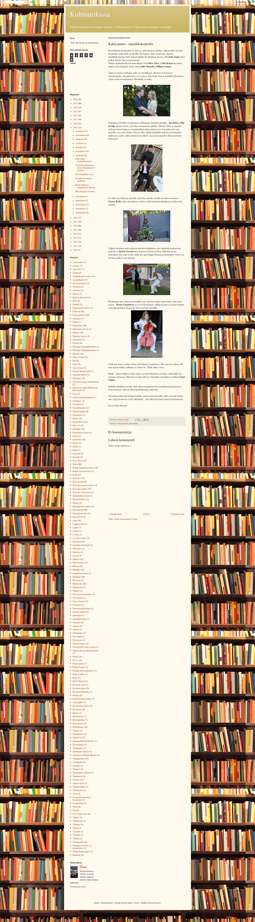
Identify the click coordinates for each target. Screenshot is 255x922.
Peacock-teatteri (79, 643)
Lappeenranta (78, 524)
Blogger (157, 902)
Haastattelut (77, 325)
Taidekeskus (78, 748)
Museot (76, 566)
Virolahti (76, 834)
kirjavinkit (77, 439)
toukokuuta (81, 196)
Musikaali (77, 576)
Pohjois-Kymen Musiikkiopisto (85, 650)
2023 (75, 111)
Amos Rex (77, 269)
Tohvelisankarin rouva (84, 174)
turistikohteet (78, 803)
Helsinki (76, 353)
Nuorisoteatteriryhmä (81, 608)
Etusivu (146, 514)
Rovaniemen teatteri (81, 705)
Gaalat (75, 321)
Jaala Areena (78, 367)
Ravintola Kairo (79, 688)
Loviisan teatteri (79, 538)
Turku (75, 806)
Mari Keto (77, 548)
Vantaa (75, 828)
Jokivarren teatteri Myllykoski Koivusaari (85, 389)
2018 (75, 217)
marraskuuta (81, 135)
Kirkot (75, 443)
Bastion (76, 293)
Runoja (76, 712)
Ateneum (76, 290)
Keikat (75, 418)
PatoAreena (77, 640)
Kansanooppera (79, 411)
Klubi (75, 450)
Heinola (76, 343)
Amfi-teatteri (78, 262)
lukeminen (77, 541)
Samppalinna (78, 733)
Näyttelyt (76, 622)
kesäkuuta (80, 155)
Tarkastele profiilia (78, 886)
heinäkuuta (80, 151)
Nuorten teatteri (79, 611)
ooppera (76, 626)
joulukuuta (80, 131)
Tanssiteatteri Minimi (81, 772)
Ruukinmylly (78, 723)
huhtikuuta (80, 200)
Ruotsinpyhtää (78, 719)
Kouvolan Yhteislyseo (82, 492)
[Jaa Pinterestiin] (147, 419)
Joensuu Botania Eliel (82, 371)
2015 (75, 229)
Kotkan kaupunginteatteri (83, 467)
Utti (74, 810)
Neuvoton (77, 604)
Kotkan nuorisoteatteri (82, 471)
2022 (75, 115)
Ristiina (76, 695)
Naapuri (76, 590)
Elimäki (76, 304)
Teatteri (76, 779)
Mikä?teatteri (78, 562)
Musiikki (76, 569)
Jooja (75, 393)
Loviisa (76, 534)
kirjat (75, 436)
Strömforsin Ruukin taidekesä (83, 179)
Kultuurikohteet (79, 499)
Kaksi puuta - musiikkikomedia (83, 160)
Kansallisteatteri (79, 407)
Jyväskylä (77, 404)
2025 (75, 103)
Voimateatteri (78, 842)
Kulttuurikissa (90, 14)
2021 (75, 119)
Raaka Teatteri (79, 674)
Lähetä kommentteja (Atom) (126, 519)
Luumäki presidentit (81, 545)
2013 (75, 237)
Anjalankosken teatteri (82, 276)
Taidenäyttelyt (78, 758)
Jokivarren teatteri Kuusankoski (86, 381)
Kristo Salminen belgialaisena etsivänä (85, 186)
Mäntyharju (77, 587)
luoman (136, 902)
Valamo (76, 817)
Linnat (75, 531)
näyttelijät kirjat (79, 618)
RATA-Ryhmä (79, 681)
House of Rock (79, 357)
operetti (76, 629)
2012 (75, 241)
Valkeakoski (78, 820)
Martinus (76, 552)
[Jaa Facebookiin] (144, 419)
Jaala (75, 364)
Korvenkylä (133, 423)
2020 (75, 123)
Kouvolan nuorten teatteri (83, 485)
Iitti (74, 360)
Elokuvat (76, 311)
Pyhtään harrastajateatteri (83, 670)
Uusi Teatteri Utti (80, 813)
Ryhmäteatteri (78, 727)
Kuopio (76, 502)
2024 (75, 107)
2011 (75, 246)
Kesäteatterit (123, 423)
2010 (75, 249)
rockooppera (78, 702)
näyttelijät (77, 615)
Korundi (76, 457)
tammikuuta (81, 212)
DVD (75, 300)
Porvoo (76, 660)
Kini (85, 867)
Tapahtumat (77, 776)
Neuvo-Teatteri (79, 601)
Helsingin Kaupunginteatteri (84, 350)
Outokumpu (77, 633)
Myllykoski (77, 583)
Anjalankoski (78, 279)
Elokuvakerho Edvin (81, 307)
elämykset (77, 318)
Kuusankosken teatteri (82, 506)
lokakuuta (80, 139)
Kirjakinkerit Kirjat (81, 432)
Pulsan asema (78, 663)
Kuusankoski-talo (80, 513)
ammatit (76, 265)
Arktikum (77, 286)
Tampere (76, 769)
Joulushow (77, 400)
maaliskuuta (81, 204)
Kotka (75, 464)
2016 (75, 225)
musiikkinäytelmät (80, 573)
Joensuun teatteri (79, 374)
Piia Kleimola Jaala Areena (84, 647)
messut (75, 555)
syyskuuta (80, 143)
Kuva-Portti (77, 516)
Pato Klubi (77, 636)
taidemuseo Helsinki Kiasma (84, 755)
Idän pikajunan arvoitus (85, 191)
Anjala (75, 272)
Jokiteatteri (77, 378)
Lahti (75, 520)
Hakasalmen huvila (80, 329)
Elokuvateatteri (79, 315)
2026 (75, 99)
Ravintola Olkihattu (81, 691)
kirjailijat (76, 429)
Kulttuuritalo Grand (81, 495)
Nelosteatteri (78, 597)
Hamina (76, 332)
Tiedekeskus (78, 790)
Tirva (75, 793)
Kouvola (76, 478)
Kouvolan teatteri (80, 488)
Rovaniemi (77, 709)
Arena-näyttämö (79, 283)
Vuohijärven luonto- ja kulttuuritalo (82, 846)
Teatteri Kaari (78, 783)
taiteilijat (76, 765)
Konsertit (76, 453)
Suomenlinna (78, 744)
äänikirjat (76, 855)
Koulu (75, 474)
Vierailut (76, 831)
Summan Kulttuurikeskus (83, 741)
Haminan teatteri (79, 336)
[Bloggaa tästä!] (139, 419)
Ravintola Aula (79, 684)
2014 (75, 233)
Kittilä (75, 446)
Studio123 (77, 737)
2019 (75, 127)
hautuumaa (77, 339)
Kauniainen (77, 414)
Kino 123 (76, 425)
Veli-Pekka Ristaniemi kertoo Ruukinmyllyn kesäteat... (85, 168)
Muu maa (76, 580)
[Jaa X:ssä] (141, 419)
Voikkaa (76, 838)
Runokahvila (78, 716)
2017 (75, 221)
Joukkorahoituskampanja (83, 397)
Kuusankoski (78, 509)
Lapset (75, 527)
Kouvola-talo (78, 481)
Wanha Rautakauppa (81, 851)
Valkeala (76, 824)
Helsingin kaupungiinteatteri (84, 346)
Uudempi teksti (115, 514)
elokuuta (79, 147)
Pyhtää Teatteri (79, 667)
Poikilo (76, 656)
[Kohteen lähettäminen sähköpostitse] (136, 419)
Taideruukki (78, 762)
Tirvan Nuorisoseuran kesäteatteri (82, 798)
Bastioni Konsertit (80, 297)
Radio (75, 677)
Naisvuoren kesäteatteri (82, 594)
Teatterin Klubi (79, 786)
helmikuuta (81, 208)
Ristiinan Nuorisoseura (82, 698)
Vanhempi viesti (177, 514)
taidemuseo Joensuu (81, 751)
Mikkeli (76, 559)
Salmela (76, 730)
